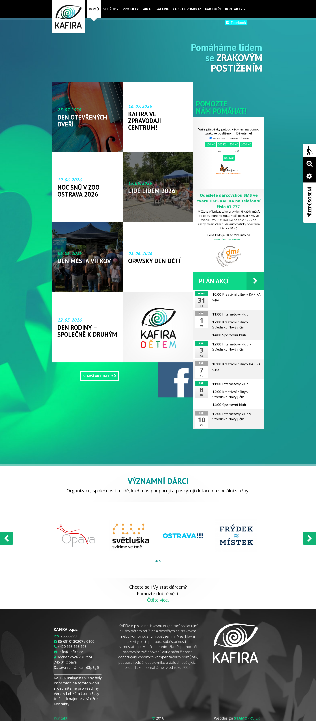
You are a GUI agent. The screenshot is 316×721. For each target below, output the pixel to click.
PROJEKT (248, 718)
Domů (94, 9)
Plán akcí (214, 281)
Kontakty (234, 9)
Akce (147, 9)
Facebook (238, 22)
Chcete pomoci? (187, 9)
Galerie (162, 9)
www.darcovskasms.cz (229, 239)
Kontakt (60, 718)
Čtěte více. (158, 600)
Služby (109, 9)
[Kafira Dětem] (158, 327)
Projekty (131, 9)
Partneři (213, 9)
